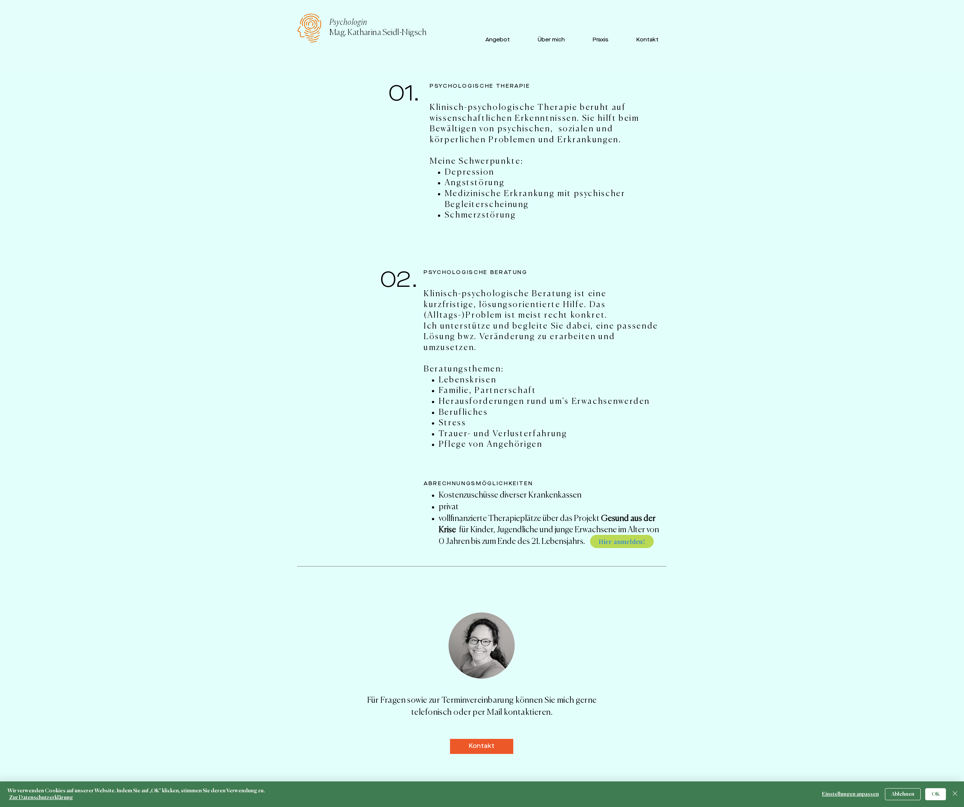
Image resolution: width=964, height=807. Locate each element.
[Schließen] (954, 794)
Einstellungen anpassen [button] (850, 794)
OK (936, 794)
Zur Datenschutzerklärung (41, 797)
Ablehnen (902, 794)
